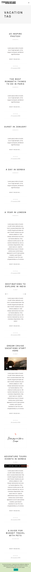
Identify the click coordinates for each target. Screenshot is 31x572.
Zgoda (15, 569)
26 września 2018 (15, 335)
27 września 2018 (15, 68)
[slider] (23, 465)
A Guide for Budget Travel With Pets (15, 533)
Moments (15, 39)
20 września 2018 (15, 557)
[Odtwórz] (5, 465)
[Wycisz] (19, 465)
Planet (15, 289)
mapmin (15, 66)
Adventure (15, 538)
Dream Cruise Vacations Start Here (15, 348)
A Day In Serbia (15, 170)
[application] (15, 465)
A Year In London (15, 212)
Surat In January (15, 127)
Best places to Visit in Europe (15, 440)
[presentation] (6, 294)
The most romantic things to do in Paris (15, 81)
